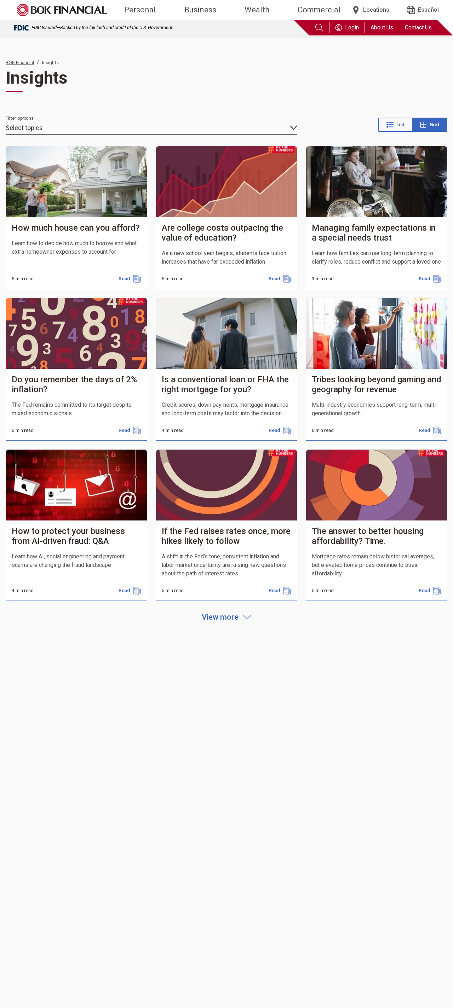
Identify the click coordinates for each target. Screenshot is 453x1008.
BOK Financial (20, 62)
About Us (382, 27)
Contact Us (418, 27)
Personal (140, 9)
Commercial (319, 9)
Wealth (257, 9)
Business (200, 9)
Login (352, 27)
